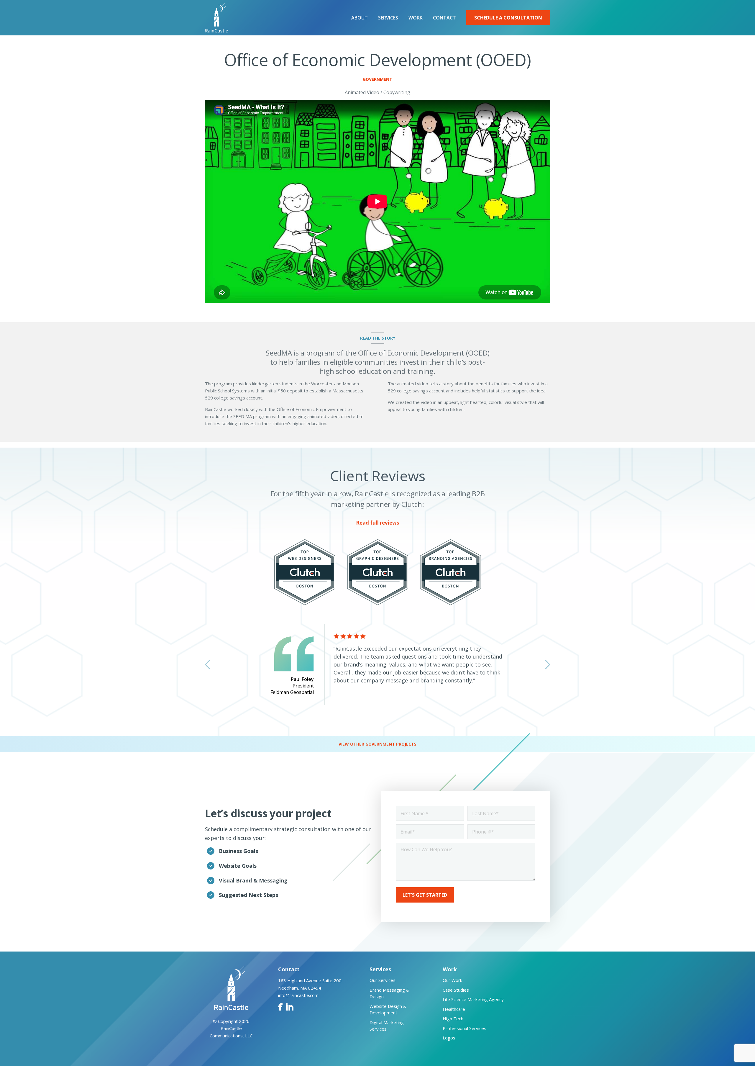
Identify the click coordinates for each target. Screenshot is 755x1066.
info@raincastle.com (298, 995)
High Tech (453, 1018)
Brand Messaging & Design (389, 993)
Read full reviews (377, 522)
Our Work (452, 980)
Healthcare (454, 1009)
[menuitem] (359, 18)
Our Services (382, 980)
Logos (449, 1038)
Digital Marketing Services (387, 1025)
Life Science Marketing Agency (473, 999)
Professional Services (464, 1028)
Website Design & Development (388, 1009)
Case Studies (456, 990)
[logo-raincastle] (216, 17)
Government (377, 79)
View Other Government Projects (377, 744)
